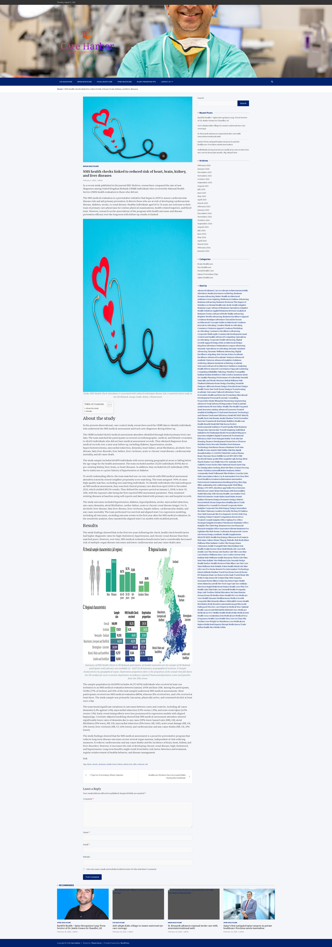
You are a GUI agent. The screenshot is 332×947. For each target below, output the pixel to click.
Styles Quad (224, 496)
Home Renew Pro (218, 569)
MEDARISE (219, 610)
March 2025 (203, 203)
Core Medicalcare (237, 621)
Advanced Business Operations (226, 308)
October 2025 (204, 179)
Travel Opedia (227, 427)
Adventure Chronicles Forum (228, 319)
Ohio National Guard (227, 465)
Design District (236, 499)
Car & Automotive (227, 476)
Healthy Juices (232, 502)
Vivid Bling (238, 485)
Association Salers (210, 476)
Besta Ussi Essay (222, 491)
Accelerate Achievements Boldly (233, 290)
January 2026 (203, 169)
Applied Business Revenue (224, 311)
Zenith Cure (203, 552)
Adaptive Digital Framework (218, 435)
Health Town (203, 389)
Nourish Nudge (238, 560)
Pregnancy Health (206, 618)
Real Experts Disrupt (219, 624)
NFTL (211, 488)
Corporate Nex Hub (214, 508)
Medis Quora (234, 624)
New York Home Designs (221, 389)
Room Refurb (204, 502)
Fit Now (213, 406)
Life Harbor (224, 552)
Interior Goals (212, 496)
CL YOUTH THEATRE (220, 453)
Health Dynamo (209, 598)
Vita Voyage (230, 543)
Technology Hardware (208, 447)
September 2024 (205, 223)
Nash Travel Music (237, 575)
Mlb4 (200, 485)
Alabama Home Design (216, 383)
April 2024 (202, 241)
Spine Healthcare (124, 82)
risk (146, 764)
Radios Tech (239, 494)
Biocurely (242, 604)
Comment (88, 799)
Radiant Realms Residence (209, 375)
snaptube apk (229, 459)
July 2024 (202, 230)
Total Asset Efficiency (218, 415)
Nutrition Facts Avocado (208, 444)
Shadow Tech (232, 418)
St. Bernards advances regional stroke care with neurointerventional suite (193, 927)
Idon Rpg (242, 482)
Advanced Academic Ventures (221, 357)
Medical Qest (243, 613)
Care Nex (239, 563)
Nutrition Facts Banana (229, 444)
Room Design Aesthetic (211, 534)
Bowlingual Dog (230, 482)
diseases (102, 764)
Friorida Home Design (238, 386)
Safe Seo (235, 584)
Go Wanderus (222, 621)
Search (201, 98)
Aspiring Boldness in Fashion (225, 299)
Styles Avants (236, 496)
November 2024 (205, 217)
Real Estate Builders (225, 421)
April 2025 (202, 200)
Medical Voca (241, 616)
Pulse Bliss (230, 563)
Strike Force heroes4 (235, 488)
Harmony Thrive (231, 557)
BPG (236, 456)
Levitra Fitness (237, 453)
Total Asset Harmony (227, 412)
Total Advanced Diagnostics (219, 404)
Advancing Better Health (216, 296)
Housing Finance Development (212, 441)
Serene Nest (239, 554)
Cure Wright (210, 621)
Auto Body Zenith (230, 305)
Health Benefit (204, 424)
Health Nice (208, 627)
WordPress (125, 943)
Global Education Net (224, 592)
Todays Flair (223, 578)
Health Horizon (218, 563)
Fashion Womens (205, 499)
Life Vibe (234, 552)
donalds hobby (204, 453)
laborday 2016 (209, 494)
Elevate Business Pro (239, 528)
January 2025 (203, 210)
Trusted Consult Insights (209, 520)
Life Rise (244, 566)
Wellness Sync (215, 554)
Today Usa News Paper (228, 581)
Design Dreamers (221, 499)
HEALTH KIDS (204, 537)
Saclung (217, 467)
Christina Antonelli (211, 470)
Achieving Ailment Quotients (210, 363)
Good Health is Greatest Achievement (214, 479)
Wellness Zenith (216, 557)
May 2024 (202, 237)
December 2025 (205, 172)
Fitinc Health (223, 406)
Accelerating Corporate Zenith (211, 340)
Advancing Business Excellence (226, 316)
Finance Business (226, 447)
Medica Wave (219, 595)
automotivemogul (229, 604)
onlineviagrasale (224, 485)
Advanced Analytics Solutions (228, 360)
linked (126, 764)
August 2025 (203, 186)
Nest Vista (202, 560)
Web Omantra (235, 578)
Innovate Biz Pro (214, 514)
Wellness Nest (208, 566)
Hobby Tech (229, 438)
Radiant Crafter (217, 543)
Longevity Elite (204, 601)
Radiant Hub (203, 557)
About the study (92, 408)
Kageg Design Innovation (235, 508)
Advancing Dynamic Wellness (211, 351)
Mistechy (207, 584)
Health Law (240, 421)
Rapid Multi (212, 587)
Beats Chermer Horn (207, 456)
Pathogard (202, 607)
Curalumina (214, 616)
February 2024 (204, 247)
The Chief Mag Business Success (220, 525)
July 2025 (201, 189)
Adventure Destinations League (220, 345)
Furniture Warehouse (223, 523)
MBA (221, 459)
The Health (234, 406)
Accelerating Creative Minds (217, 325)
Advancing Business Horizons (219, 302)
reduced (140, 764)
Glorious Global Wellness (227, 380)
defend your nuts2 (206, 491)
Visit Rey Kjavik (234, 450)
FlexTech (202, 496)
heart (114, 764)
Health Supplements (232, 534)
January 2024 (203, 251)
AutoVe (214, 450)
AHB (231, 491)
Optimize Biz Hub (205, 531)
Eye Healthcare (66, 82)
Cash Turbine (208, 592)
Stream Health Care (225, 494)
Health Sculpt (204, 549)
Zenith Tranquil (215, 546)
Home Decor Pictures (236, 441)
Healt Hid (215, 424)
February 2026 (204, 165)
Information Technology (237, 569)
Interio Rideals (204, 572)
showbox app (220, 488)
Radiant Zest (237, 546)
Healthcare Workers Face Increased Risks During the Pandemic (167, 776)
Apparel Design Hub (214, 343)
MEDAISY (229, 610)
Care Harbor (203, 554)
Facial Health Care (104, 82)
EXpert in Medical (228, 607)
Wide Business (240, 427)
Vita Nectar (213, 552)
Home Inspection (218, 502)
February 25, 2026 (64, 932)
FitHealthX (231, 601)
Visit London (227, 375)
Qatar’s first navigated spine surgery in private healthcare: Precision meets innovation (247, 927)
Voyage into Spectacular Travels (212, 430)
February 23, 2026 (119, 932)
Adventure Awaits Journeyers (211, 293)
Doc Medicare (240, 610)
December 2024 (205, 213)
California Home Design (216, 386)
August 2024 (203, 227)
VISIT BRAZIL (242, 415)
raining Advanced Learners (223, 409)
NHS (135, 764)
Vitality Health (219, 613)
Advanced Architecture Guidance (222, 366)
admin (100, 180)
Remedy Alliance (218, 601)
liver (131, 764)
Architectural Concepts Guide (211, 322)
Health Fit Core (231, 595)
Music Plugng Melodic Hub (226, 540)
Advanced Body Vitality (223, 314)
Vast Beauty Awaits (217, 418)
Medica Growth (237, 598)
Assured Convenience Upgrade (225, 369)
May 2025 (202, 196)
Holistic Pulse (221, 566)
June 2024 (202, 234)
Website (86, 857)
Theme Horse (96, 943)
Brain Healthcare (84, 82)
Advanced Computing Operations (231, 337)
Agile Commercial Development (227, 334)
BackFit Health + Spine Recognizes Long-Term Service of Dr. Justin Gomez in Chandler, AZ (81, 927)
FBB (240, 456)
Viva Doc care (214, 607)
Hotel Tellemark (215, 473)
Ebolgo (201, 488)
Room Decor (237, 517)
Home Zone (233, 572)
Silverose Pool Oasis (237, 537)
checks (95, 764)
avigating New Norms (217, 354)
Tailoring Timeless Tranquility (231, 372)
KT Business (203, 575)
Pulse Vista (227, 546)
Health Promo (204, 450)
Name (86, 832)
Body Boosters (214, 604)
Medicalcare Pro (205, 613)
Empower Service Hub (233, 514)
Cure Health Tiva (222, 618)
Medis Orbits (220, 627)
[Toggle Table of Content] (108, 405)
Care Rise (242, 552)
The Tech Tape (224, 584)
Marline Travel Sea (219, 572)
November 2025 (205, 176)
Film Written (229, 473)
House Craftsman (222, 531)
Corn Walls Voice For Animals (223, 462)
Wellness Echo (224, 560)
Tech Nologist (217, 438)
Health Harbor (204, 563)
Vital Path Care (215, 589)
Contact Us (166, 82)
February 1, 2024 (89, 180)
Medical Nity (231, 613)
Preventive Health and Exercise (212, 395)
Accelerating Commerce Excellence (214, 331)
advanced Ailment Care (208, 290)
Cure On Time (236, 618)
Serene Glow (216, 549)
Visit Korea (224, 424)
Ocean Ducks (211, 465)
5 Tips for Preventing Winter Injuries (106, 775)
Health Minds (233, 566)
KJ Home (243, 572)
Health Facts (203, 418)
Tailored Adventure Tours (228, 392)
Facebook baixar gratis (208, 459)
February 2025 (204, 206)
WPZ (231, 456)
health (109, 764)
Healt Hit (232, 415)
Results (89, 411)
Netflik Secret (223, 456)
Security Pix (228, 511)
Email (86, 844)
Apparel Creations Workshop (229, 328)
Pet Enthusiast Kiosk (216, 433)
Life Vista (243, 557)
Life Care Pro (203, 569)
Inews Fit (213, 578)
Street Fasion (223, 587)
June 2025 (202, 193)
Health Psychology (219, 537)
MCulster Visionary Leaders (210, 511)
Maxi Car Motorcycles (219, 575)
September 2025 (205, 182)
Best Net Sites (227, 467)
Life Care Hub (239, 549)
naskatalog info (210, 485)
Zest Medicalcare (227, 616)
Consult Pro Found (218, 505)
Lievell (214, 584)
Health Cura (203, 616)
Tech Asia (239, 447)
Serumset (202, 581)
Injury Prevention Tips (146, 82)
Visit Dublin (222, 450)
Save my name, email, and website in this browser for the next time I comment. (121, 869)
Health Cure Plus (236, 587)
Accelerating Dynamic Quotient (231, 348)
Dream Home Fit (205, 595)
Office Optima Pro (228, 520)
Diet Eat (239, 438)
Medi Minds (227, 549)
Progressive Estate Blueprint (210, 401)
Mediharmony (223, 598)
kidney (120, 764)
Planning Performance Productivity (224, 377)
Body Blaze (244, 540)
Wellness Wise (204, 543)
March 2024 (203, 244)
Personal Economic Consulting (224, 398)
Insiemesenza (216, 482)
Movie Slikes (212, 581)
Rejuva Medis (203, 624)
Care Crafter (228, 554)
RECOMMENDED (66, 885)
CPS (206, 488)
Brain (89, 764)
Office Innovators (222, 528)
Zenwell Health (229, 589)
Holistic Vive (212, 560)
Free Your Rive (242, 476)
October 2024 (204, 220)
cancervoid (209, 610)
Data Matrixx (239, 592)
